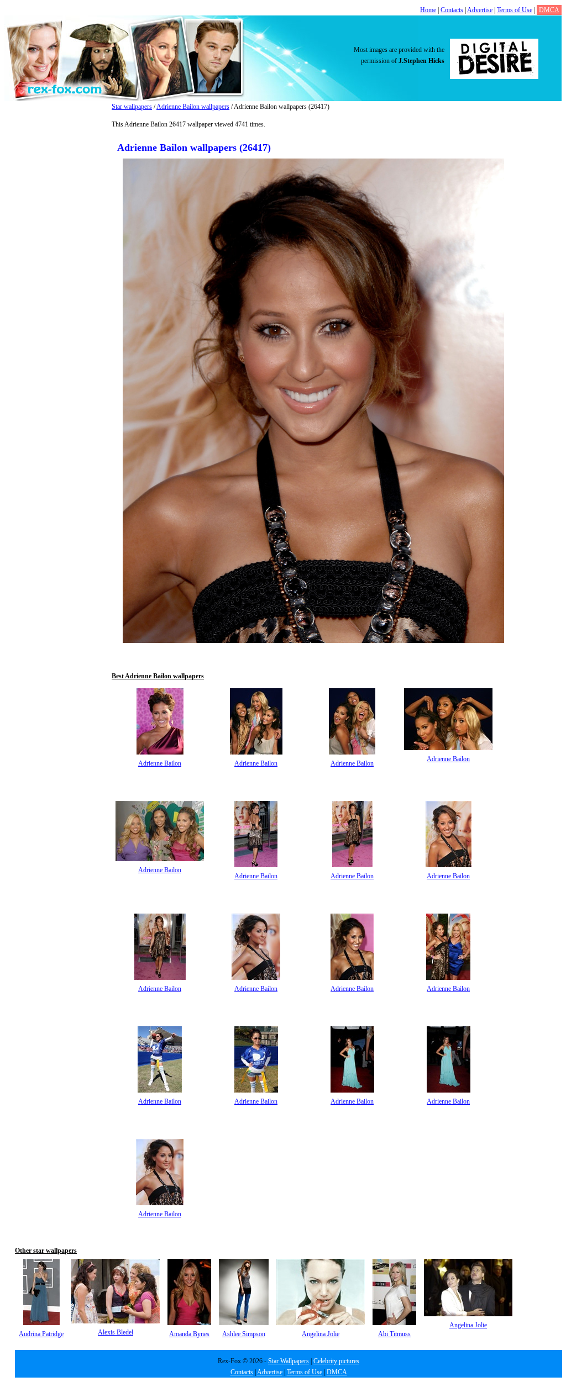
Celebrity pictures (336, 1361)
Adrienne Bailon (159, 763)
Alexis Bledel (115, 1332)
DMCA (549, 10)
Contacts (452, 10)
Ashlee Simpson (243, 1334)
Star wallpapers (132, 106)
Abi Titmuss (394, 1334)
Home (428, 10)
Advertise (479, 10)
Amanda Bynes (189, 1334)
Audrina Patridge (41, 1334)
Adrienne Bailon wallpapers (192, 106)
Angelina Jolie (320, 1334)
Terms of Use (514, 10)
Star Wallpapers (288, 1361)
